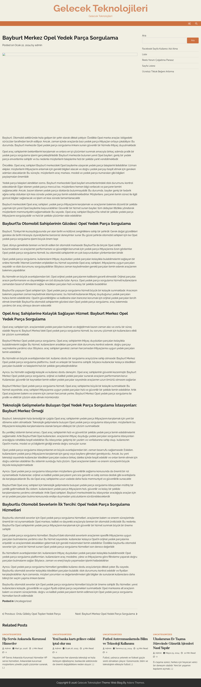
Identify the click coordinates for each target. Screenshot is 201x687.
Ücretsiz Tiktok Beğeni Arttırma (158, 71)
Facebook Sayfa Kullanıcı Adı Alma (160, 48)
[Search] (196, 23)
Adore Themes (135, 682)
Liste (144, 54)
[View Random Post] (189, 23)
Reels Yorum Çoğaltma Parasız (158, 60)
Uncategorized (22, 601)
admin (38, 45)
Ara (144, 35)
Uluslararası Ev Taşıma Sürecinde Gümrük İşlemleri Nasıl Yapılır (173, 643)
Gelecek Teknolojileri (100, 8)
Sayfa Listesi (148, 65)
